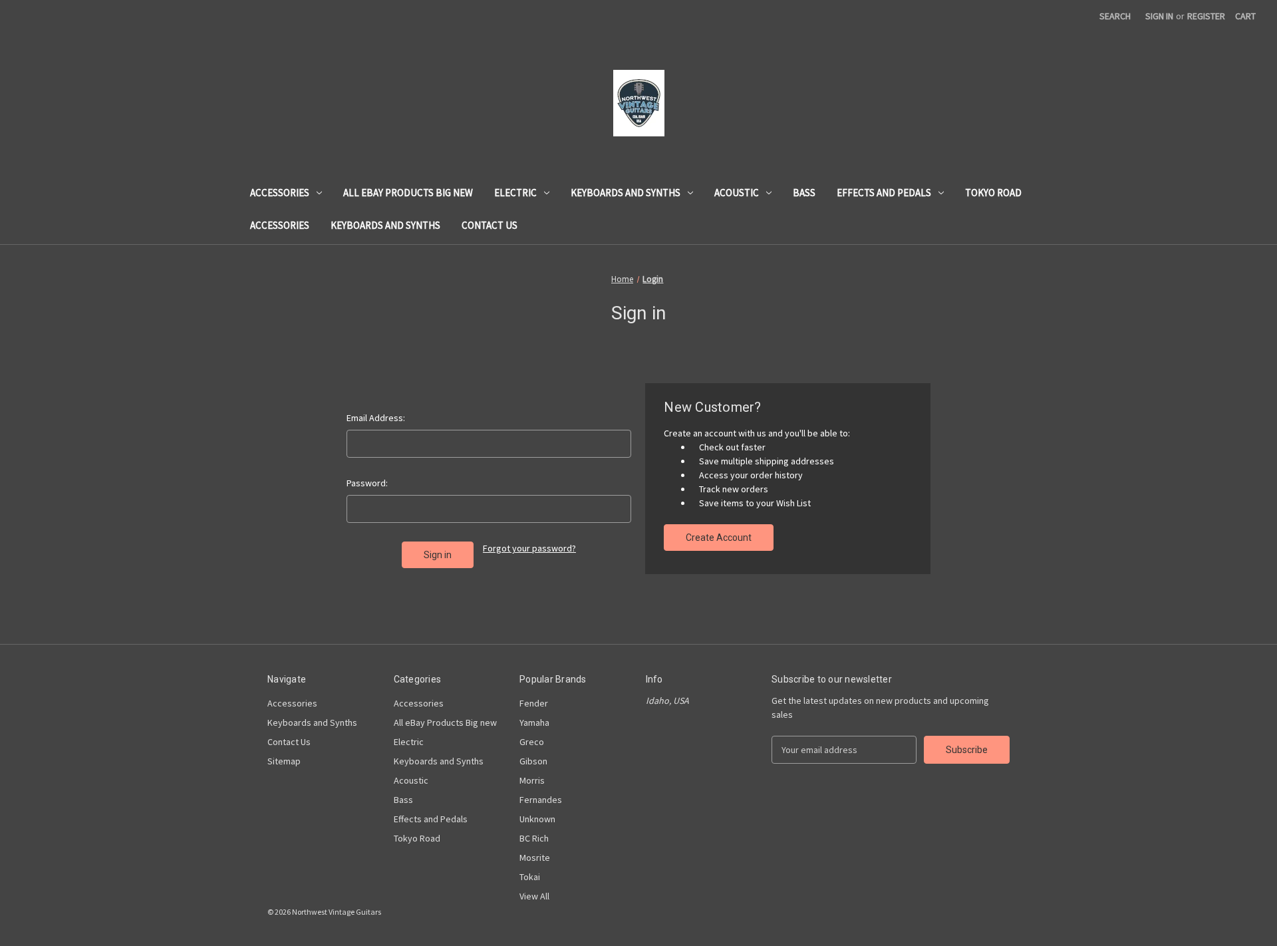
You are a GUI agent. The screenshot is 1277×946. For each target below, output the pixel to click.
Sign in (1159, 16)
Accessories (279, 192)
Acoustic (736, 192)
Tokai (529, 877)
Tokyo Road (993, 192)
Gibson (533, 761)
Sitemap (284, 761)
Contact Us (489, 225)
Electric (515, 192)
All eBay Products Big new (408, 192)
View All (534, 896)
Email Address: (376, 418)
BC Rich (534, 838)
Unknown (537, 819)
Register (1206, 16)
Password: (367, 483)
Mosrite (534, 858)
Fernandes (540, 800)
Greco (531, 742)
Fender (533, 703)
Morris (532, 780)
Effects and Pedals (884, 192)
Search (1115, 16)
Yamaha (534, 722)
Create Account (719, 537)
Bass (804, 192)
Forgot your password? (529, 548)
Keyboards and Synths (625, 192)
